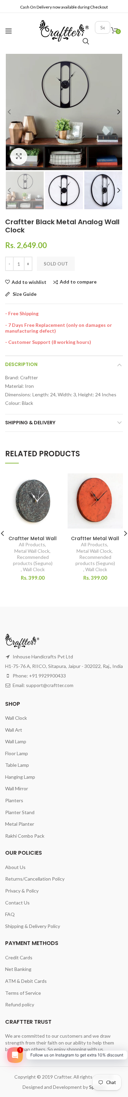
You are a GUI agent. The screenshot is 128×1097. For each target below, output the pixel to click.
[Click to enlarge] (18, 156)
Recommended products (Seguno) (33, 560)
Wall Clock (34, 569)
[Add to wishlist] (51, 483)
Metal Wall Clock (31, 551)
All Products (32, 544)
